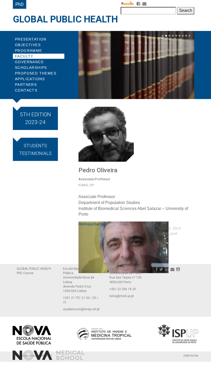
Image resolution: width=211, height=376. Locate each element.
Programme (28, 50)
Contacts (26, 90)
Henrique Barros (91, 224)
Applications (30, 79)
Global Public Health (65, 19)
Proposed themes (35, 73)
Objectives (28, 45)
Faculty (24, 56)
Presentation (31, 39)
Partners (26, 85)
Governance (29, 62)
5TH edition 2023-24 (35, 118)
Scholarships (31, 68)
